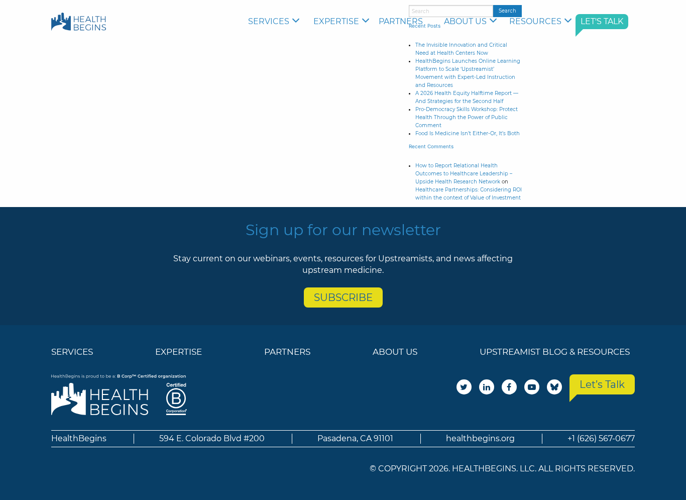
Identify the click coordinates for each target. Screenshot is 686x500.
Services (268, 21)
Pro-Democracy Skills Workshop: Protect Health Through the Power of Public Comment (466, 117)
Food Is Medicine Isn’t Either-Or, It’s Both (467, 133)
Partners (401, 21)
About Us (465, 21)
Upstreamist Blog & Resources (555, 352)
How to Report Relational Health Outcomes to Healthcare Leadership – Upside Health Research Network (463, 173)
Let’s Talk (602, 384)
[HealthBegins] (78, 21)
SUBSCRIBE (343, 297)
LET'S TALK (602, 21)
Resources (535, 21)
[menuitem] (275, 21)
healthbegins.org (480, 438)
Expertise (336, 21)
